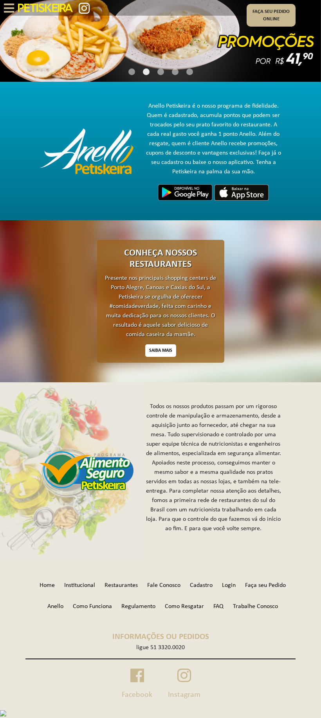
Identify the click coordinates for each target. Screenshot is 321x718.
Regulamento (138, 606)
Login (229, 585)
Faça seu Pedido (265, 585)
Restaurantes (121, 585)
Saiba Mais (160, 350)
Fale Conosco (163, 585)
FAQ (218, 606)
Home (47, 585)
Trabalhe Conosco (255, 606)
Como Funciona (92, 606)
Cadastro (201, 585)
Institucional (79, 585)
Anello (55, 606)
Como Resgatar (184, 606)
